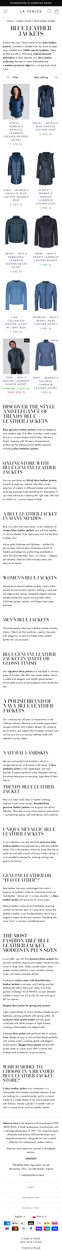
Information (31, 1197)
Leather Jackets (24, 21)
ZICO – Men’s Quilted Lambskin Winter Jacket (16, 381)
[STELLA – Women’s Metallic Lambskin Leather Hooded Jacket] (16, 102)
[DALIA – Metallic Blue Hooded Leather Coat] (46, 102)
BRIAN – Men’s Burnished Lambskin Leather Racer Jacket (16, 260)
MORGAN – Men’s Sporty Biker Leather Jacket (46, 321)
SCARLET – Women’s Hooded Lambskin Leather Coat (46, 196)
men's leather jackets (37, 628)
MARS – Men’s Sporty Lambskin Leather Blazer (45, 257)
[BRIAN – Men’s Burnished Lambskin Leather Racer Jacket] (16, 232)
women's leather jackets (29, 586)
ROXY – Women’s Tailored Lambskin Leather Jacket (45, 383)
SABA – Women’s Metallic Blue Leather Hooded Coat (16, 195)
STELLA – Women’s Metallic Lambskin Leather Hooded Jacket (16, 131)
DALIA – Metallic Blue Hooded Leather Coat (46, 126)
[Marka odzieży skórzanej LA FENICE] (30, 11)
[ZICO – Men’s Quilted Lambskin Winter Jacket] (16, 356)
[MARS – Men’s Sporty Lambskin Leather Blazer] (46, 232)
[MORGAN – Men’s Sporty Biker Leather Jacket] (46, 296)
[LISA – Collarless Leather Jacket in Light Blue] (16, 296)
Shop (31, 1187)
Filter (15, 77)
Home (10, 21)
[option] (31, 3)
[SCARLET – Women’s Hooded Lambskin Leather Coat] (46, 169)
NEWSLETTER (31, 1208)
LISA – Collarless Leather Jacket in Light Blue (16, 322)
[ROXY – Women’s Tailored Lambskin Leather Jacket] (46, 356)
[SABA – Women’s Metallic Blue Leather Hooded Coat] (16, 169)
